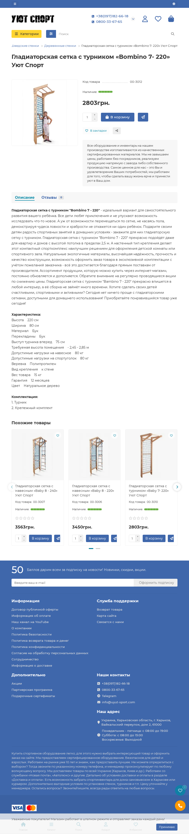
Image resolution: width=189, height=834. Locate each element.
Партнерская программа (32, 690)
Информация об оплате (31, 615)
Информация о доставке (32, 665)
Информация (26, 601)
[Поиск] (172, 34)
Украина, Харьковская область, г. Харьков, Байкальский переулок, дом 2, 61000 (136, 722)
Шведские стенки (25, 45)
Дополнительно (28, 675)
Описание (25, 197)
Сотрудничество (25, 659)
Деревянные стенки (60, 45)
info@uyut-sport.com (118, 702)
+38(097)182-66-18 (112, 16)
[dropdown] (15, 3)
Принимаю (167, 827)
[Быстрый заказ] (143, 117)
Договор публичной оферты (35, 609)
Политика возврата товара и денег (40, 640)
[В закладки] (57, 435)
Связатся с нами (110, 622)
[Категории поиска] (51, 34)
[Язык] (173, 3)
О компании (22, 628)
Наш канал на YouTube (30, 622)
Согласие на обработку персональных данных (50, 653)
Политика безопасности (32, 634)
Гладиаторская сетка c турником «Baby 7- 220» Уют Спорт (149, 490)
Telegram (109, 696)
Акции (17, 683)
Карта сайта (106, 615)
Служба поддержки (118, 601)
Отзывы (51, 197)
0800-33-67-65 (109, 21)
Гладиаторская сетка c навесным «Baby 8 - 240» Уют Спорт (36, 490)
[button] (12, 487)
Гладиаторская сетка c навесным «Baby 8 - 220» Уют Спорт (93, 490)
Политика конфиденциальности (38, 647)
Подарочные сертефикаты (33, 696)
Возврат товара (109, 609)
